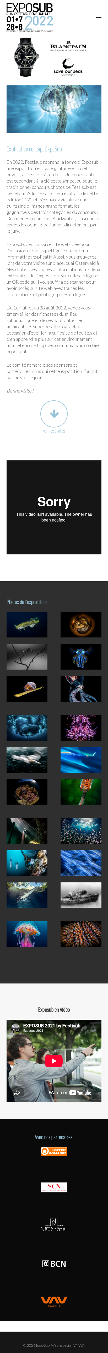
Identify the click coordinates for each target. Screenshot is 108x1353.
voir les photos (54, 430)
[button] (98, 17)
